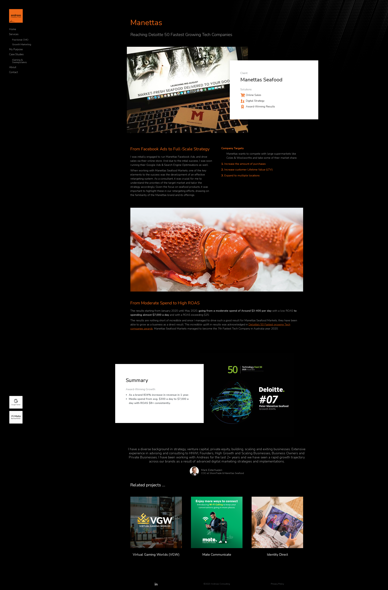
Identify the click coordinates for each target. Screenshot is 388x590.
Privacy (274, 583)
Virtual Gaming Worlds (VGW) (156, 554)
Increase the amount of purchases (243, 164)
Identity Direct (277, 554)
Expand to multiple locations (240, 175)
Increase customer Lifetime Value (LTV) (247, 169)
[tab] (262, 149)
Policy (281, 583)
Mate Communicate (216, 554)
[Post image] (156, 522)
